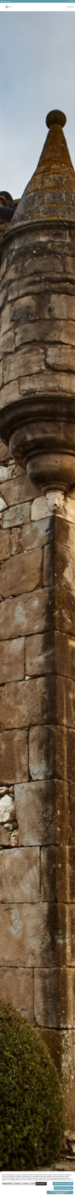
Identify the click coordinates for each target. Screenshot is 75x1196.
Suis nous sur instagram (6, 1)
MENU (71, 7)
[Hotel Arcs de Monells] (7, 7)
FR (73, 1)
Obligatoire (17, 1183)
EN (72, 1)
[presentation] (2, 602)
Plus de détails (41, 1183)
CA (70, 1)
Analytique (25, 1183)
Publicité (33, 1183)
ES (69, 1)
